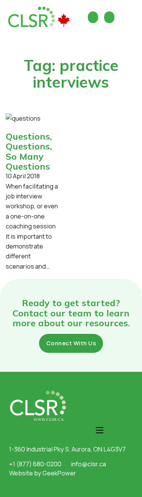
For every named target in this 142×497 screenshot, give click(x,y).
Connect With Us (71, 343)
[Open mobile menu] (99, 430)
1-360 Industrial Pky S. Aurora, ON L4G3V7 (67, 449)
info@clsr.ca (88, 463)
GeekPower (59, 473)
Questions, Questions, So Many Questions (29, 151)
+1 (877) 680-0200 (35, 463)
